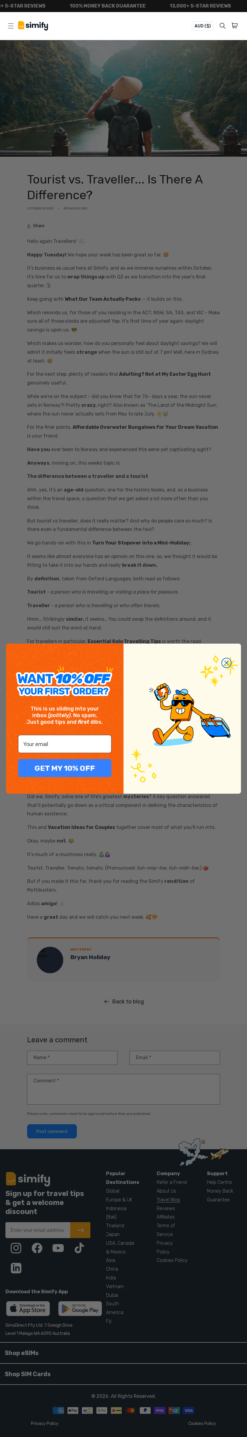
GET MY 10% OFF (65, 768)
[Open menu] (10, 26)
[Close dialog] (226, 663)
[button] (236, 25)
